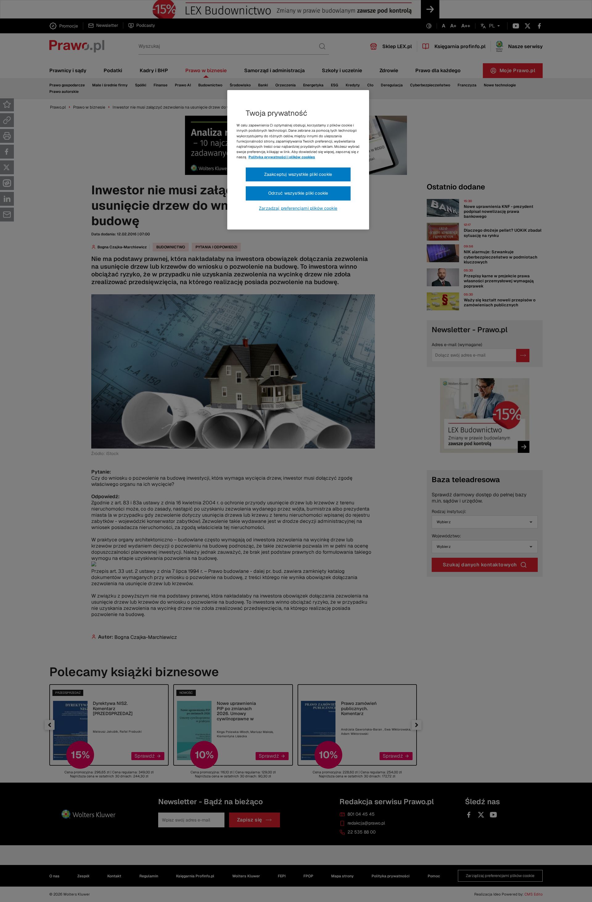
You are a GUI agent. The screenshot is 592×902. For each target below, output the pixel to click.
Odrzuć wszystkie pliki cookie (298, 193)
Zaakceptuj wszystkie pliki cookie (298, 174)
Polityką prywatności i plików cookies (282, 157)
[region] (298, 160)
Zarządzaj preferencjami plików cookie (298, 208)
